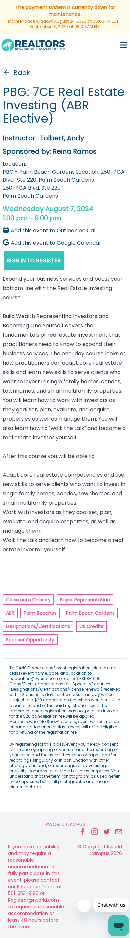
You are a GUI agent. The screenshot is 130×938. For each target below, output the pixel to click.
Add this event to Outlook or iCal (53, 230)
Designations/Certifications (38, 626)
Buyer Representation (85, 599)
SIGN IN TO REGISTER (34, 260)
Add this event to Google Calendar (56, 243)
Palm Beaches (40, 613)
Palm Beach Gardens (90, 613)
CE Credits (91, 626)
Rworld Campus (65, 824)
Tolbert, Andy (62, 138)
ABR (10, 613)
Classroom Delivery (28, 599)
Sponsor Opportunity (30, 639)
